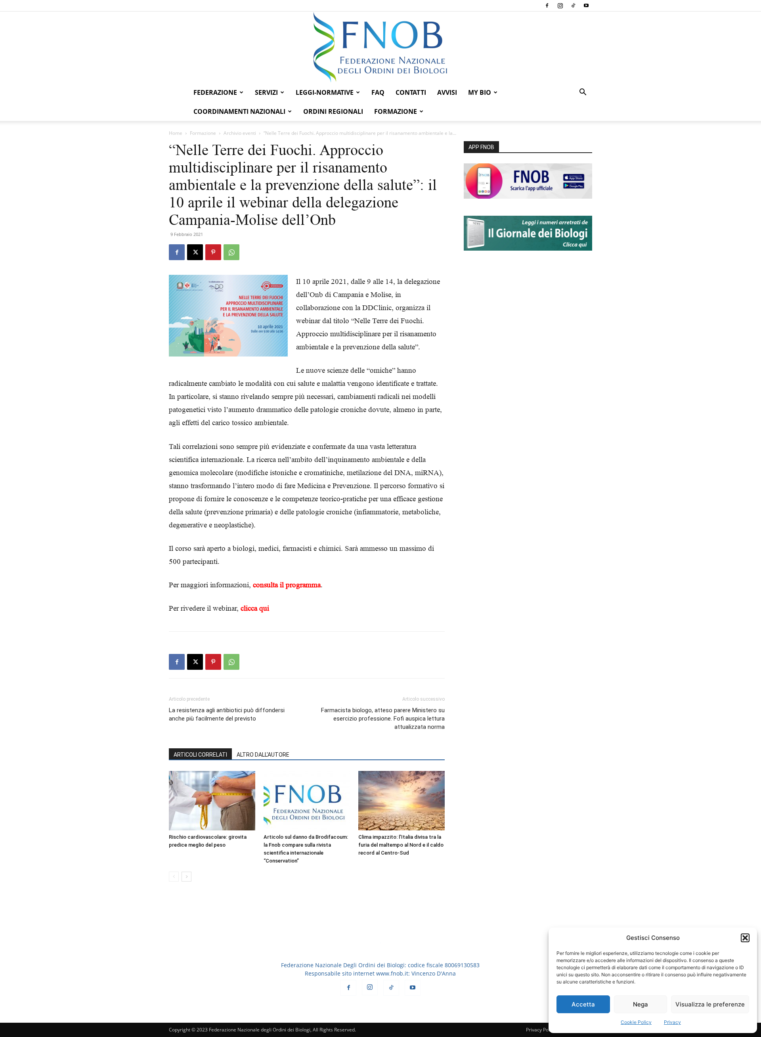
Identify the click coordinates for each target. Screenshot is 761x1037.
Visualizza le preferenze (710, 1004)
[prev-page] (174, 877)
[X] (195, 252)
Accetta (583, 1004)
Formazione (203, 133)
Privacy (672, 1022)
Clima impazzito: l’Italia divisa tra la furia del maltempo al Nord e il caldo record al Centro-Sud (401, 845)
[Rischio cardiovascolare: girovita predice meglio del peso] (212, 800)
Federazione (215, 92)
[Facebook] (547, 5)
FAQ (377, 92)
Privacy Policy (541, 1029)
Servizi (266, 92)
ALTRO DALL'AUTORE (263, 754)
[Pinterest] (213, 252)
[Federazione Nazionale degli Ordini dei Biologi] (380, 47)
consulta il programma (287, 585)
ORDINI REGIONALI (333, 111)
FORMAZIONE (395, 111)
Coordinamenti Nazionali (239, 111)
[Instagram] (560, 5)
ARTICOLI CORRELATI (200, 754)
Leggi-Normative (325, 92)
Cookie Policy (636, 1022)
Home (175, 133)
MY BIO (479, 92)
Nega (640, 1004)
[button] (745, 938)
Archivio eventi (240, 133)
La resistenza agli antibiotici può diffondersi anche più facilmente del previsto (227, 714)
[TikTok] (573, 5)
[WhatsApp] (231, 252)
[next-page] (186, 877)
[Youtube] (586, 5)
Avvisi (447, 92)
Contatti (411, 92)
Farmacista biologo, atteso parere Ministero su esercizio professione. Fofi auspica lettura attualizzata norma (383, 718)
